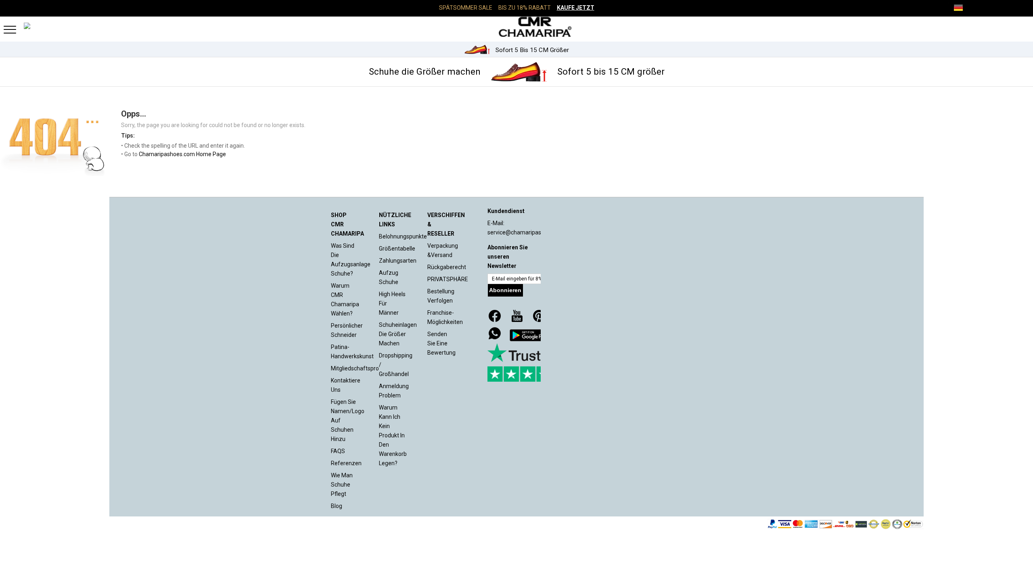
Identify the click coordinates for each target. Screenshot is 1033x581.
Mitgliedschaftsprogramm (364, 368)
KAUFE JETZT (575, 7)
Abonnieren (505, 290)
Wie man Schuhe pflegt (342, 484)
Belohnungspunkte (403, 236)
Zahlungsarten (397, 260)
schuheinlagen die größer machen (398, 334)
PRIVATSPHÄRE (447, 279)
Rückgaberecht (446, 267)
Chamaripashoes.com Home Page (182, 154)
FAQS (338, 451)
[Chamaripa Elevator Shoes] (516, 27)
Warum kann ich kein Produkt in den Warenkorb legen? (393, 435)
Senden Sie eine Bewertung (441, 343)
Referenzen (346, 463)
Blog (336, 506)
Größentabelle (397, 248)
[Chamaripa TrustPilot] (527, 362)
